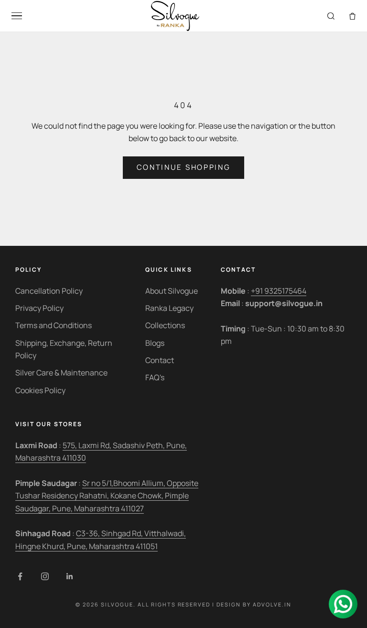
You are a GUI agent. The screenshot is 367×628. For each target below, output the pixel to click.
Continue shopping (184, 167)
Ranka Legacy (169, 308)
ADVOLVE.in (272, 604)
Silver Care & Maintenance (61, 372)
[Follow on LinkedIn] (70, 576)
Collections (165, 325)
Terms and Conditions (53, 325)
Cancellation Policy (49, 291)
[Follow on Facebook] (20, 576)
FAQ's (154, 377)
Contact (159, 360)
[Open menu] (17, 16)
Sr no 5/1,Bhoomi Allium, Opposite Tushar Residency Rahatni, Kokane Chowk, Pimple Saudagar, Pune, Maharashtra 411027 (106, 496)
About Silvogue (171, 291)
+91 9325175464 (278, 291)
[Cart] (352, 16)
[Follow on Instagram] (45, 576)
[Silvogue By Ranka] (175, 16)
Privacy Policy (39, 308)
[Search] (331, 16)
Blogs (154, 343)
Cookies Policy (40, 390)
